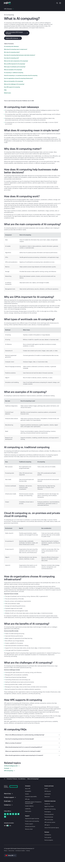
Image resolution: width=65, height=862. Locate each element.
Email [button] (7, 801)
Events (46, 788)
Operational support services (32, 818)
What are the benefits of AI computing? (13, 81)
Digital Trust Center (49, 806)
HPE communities (48, 819)
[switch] (6, 825)
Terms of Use (11, 850)
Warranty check (29, 829)
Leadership (27, 808)
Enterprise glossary (49, 814)
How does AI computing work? (11, 58)
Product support (29, 823)
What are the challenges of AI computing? (14, 84)
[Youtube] (18, 814)
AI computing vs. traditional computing (13, 72)
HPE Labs (27, 799)
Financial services (48, 817)
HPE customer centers (49, 822)
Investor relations (29, 806)
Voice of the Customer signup (51, 827)
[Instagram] (10, 814)
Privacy (5, 850)
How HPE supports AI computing (12, 87)
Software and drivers (30, 826)
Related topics (7, 92)
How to (7, 793)
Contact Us (47, 803)
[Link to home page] (4, 778)
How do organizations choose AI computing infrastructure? (18, 78)
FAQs (5, 90)
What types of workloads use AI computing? (14, 66)
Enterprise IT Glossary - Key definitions (16, 778)
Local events (47, 794)
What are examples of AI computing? (13, 69)
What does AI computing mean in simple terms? (15, 49)
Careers (27, 794)
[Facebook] (16, 814)
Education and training (49, 809)
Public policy (28, 811)
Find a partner (47, 837)
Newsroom (47, 796)
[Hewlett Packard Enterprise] (7, 3)
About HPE (27, 788)
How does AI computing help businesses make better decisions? (19, 55)
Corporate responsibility (31, 796)
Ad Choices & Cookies (20, 850)
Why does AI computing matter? (12, 52)
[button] (57, 2)
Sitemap (28, 850)
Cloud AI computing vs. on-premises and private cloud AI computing (20, 75)
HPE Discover (47, 791)
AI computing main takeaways (11, 46)
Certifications (47, 834)
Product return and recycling (32, 821)
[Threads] (13, 814)
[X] (8, 814)
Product (9, 797)
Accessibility (28, 791)
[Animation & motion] (7, 825)
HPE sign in (47, 825)
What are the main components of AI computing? (16, 61)
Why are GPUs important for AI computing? (14, 63)
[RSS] (5, 817)
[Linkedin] (5, 814)
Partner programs (48, 840)
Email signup (47, 811)
